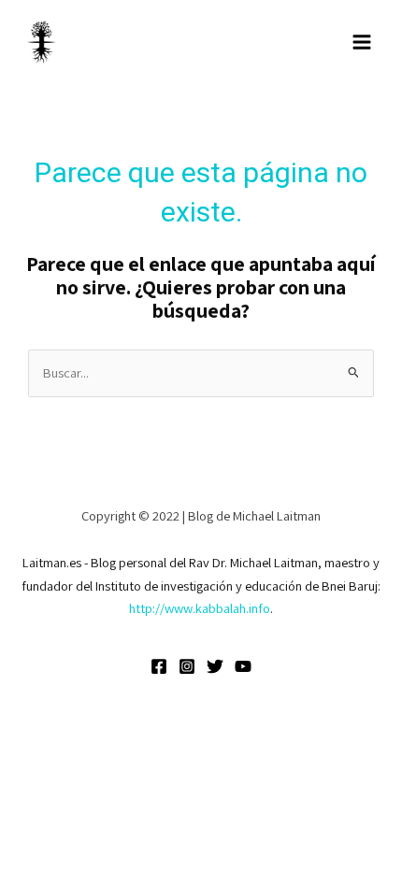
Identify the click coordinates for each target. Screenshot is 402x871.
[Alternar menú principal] (361, 42)
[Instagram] (187, 666)
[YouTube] (243, 666)
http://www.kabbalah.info (199, 608)
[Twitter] (215, 666)
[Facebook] (159, 666)
